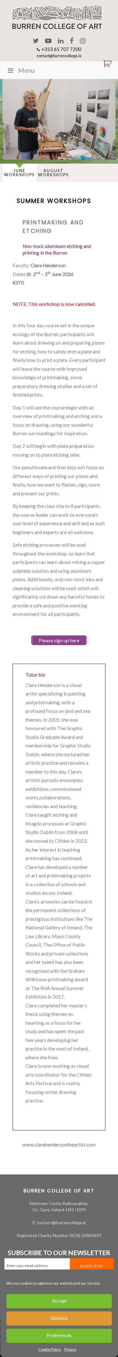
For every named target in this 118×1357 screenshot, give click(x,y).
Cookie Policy (49, 1349)
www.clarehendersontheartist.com (59, 1144)
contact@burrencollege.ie (59, 55)
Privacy (70, 1349)
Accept (59, 1301)
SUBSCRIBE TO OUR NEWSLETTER (59, 1252)
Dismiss (59, 1318)
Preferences (59, 1335)
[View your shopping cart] (105, 63)
